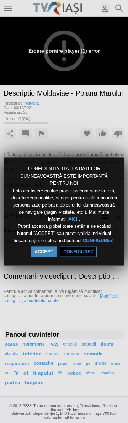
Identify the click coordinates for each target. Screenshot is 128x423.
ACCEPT (43, 251)
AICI (73, 219)
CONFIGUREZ (98, 240)
